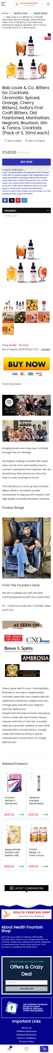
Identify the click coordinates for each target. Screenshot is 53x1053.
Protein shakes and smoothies (28, 191)
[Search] (48, 4)
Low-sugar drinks (16, 183)
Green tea (6, 177)
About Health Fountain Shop (22, 929)
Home (5, 13)
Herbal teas (34, 177)
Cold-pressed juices (31, 172)
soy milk (46, 191)
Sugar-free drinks (25, 193)
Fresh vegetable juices (38, 175)
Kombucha (31, 180)
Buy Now (26, 162)
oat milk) (43, 185)
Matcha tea (30, 183)
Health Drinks (40, 13)
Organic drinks (8, 188)
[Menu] (3, 4)
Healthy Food (20, 13)
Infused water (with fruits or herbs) (24, 179)
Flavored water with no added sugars (25, 173)
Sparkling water (9, 193)
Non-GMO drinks (15, 185)
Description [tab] (10, 210)
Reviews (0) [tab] (11, 215)
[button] (49, 34)
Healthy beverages (20, 177)
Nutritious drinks (31, 185)
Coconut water (14, 172)
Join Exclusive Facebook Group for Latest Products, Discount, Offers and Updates (35, 1007)
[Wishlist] (26, 1049)
